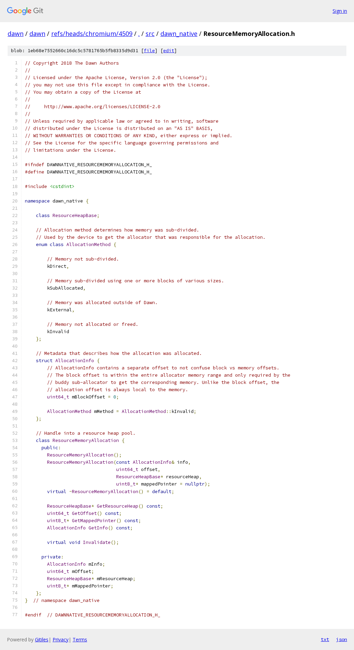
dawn (16, 33)
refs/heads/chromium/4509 (91, 33)
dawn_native (178, 33)
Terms (80, 639)
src (150, 33)
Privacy (60, 639)
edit (168, 51)
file (149, 51)
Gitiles (41, 639)
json (341, 639)
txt (325, 639)
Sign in (340, 11)
